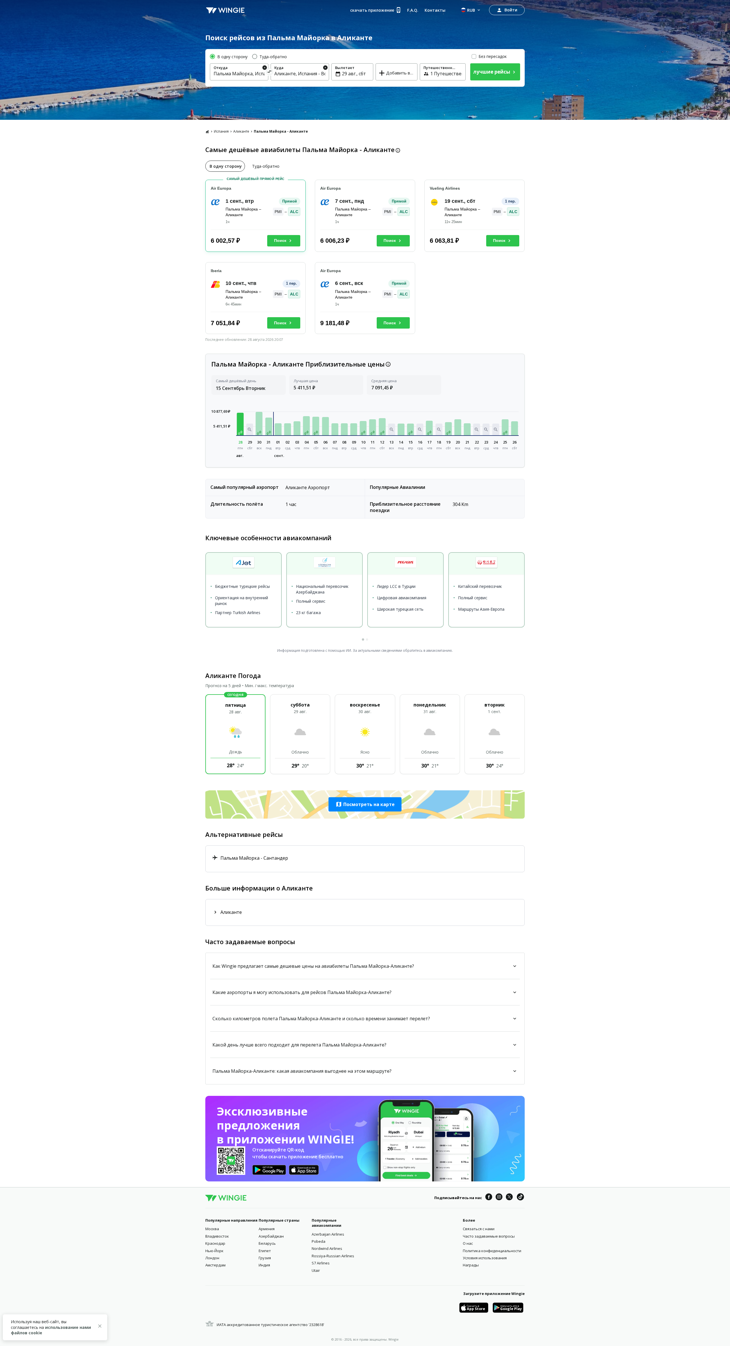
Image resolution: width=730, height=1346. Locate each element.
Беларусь (267, 1243)
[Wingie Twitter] (509, 1197)
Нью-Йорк (214, 1250)
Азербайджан (271, 1236)
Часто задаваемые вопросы (489, 1236)
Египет (265, 1250)
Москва (212, 1228)
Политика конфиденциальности (492, 1250)
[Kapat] (100, 1327)
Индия (264, 1265)
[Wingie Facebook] (488, 1197)
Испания (221, 131)
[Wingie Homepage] (225, 10)
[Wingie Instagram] (499, 1197)
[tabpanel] (365, 259)
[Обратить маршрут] (269, 72)
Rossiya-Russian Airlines (333, 1255)
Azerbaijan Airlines (328, 1234)
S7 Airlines (321, 1263)
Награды (471, 1265)
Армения (267, 1228)
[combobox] (239, 73)
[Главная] (207, 131)
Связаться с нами (478, 1228)
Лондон (212, 1257)
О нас (468, 1243)
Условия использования (485, 1257)
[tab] (225, 166)
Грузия (265, 1257)
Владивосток (217, 1236)
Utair (316, 1270)
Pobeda (318, 1241)
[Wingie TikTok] (520, 1198)
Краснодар (215, 1243)
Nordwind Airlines (327, 1248)
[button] (240, 424)
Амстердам (215, 1265)
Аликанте (241, 131)
